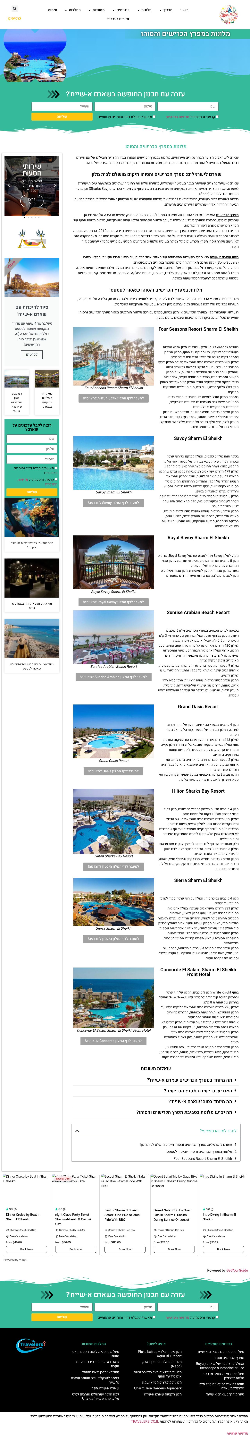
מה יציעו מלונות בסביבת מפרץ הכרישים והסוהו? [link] (184, 1112)
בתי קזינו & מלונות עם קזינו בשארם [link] (47, 400)
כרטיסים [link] (123, 10)
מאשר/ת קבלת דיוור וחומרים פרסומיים (125, 116)
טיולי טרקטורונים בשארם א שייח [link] (221, 1351)
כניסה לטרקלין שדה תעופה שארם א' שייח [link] (95, 1380)
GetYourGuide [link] (237, 1270)
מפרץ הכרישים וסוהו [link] (229, 1357)
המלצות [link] (75, 10)
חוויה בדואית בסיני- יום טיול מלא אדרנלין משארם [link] (221, 1386)
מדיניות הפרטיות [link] (177, 116)
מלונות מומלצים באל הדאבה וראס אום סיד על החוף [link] (158, 1374)
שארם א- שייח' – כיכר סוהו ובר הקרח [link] (97, 1364)
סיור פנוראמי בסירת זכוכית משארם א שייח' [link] (32, 545)
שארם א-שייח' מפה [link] (105, 1388)
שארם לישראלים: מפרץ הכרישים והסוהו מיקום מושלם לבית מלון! (186, 1144)
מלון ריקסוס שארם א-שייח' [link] (163, 1394)
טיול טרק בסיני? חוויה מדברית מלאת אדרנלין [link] (223, 1376)
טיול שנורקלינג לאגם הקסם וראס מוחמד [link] (95, 1354)
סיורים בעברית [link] (118, 19)
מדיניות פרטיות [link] (237, 1433)
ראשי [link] (184, 10)
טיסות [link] (52, 10)
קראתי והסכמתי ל (190, 116)
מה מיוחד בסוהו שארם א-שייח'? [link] (200, 1101)
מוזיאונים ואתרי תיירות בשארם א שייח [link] (32, 605)
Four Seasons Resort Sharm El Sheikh (203, 1158)
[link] (228, 14)
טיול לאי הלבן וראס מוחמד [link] (100, 1372)
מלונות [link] (146, 10)
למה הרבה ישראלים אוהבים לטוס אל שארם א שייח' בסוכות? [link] (95, 1396)
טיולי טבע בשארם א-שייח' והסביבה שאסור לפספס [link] (32, 666)
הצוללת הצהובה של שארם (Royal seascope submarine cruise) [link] (220, 1366)
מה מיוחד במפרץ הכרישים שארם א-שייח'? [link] (189, 1080)
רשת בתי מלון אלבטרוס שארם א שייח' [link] (16, 402)
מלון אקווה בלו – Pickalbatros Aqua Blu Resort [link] (160, 1354)
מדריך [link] (167, 10)
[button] (15, 8)
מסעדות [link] (99, 10)
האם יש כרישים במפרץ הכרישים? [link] (198, 1090)
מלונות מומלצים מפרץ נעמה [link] (162, 1382)
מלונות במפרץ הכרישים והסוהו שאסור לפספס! (199, 1151)
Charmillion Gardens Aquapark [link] (158, 1388)
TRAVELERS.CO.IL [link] (145, 1421)
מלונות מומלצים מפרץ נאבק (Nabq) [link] (162, 1364)
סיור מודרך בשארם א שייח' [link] (225, 1394)
